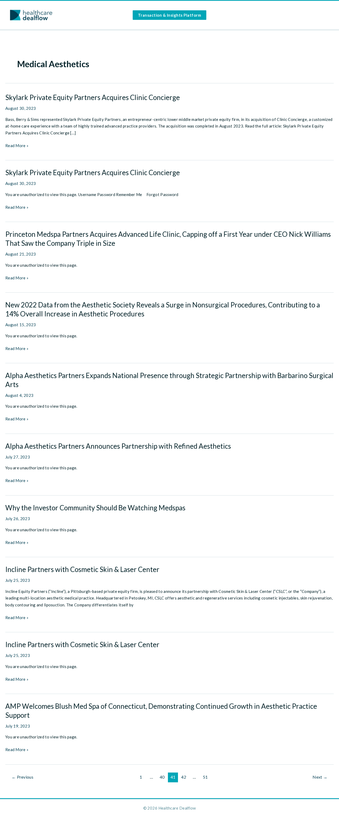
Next (320, 776)
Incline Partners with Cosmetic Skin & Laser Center (82, 569)
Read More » (16, 146)
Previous (22, 776)
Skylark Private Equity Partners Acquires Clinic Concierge (92, 97)
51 (205, 776)
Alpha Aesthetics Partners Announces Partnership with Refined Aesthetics (118, 446)
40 (162, 776)
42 (183, 776)
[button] (170, 15)
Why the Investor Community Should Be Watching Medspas (95, 507)
